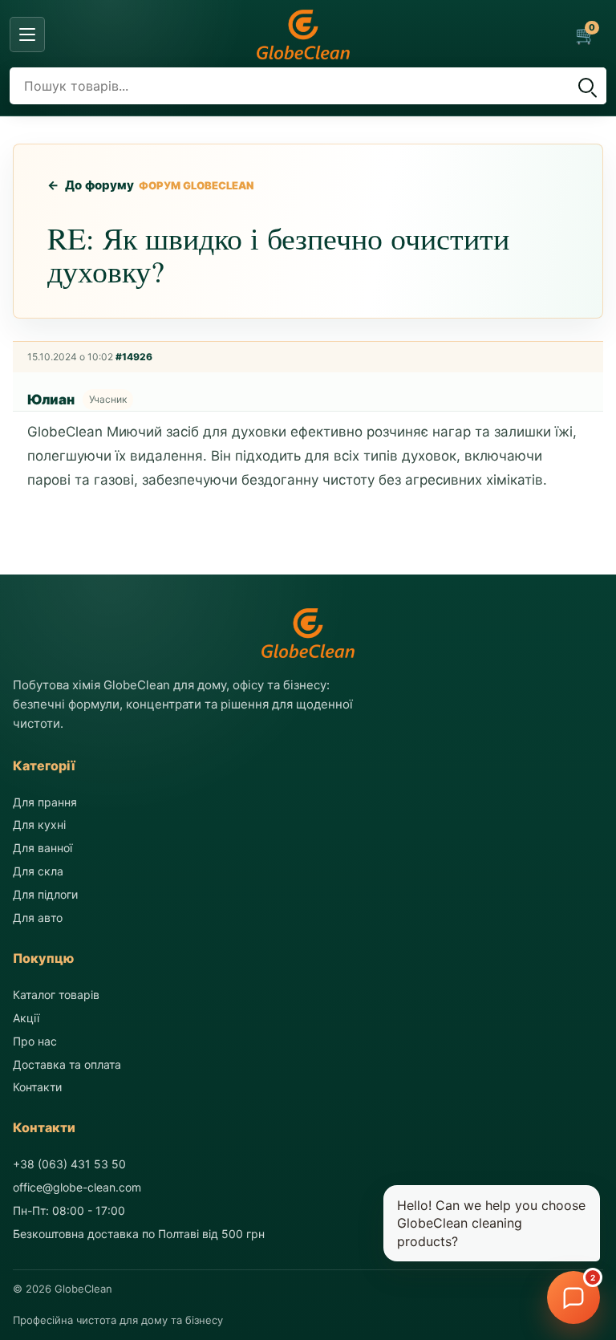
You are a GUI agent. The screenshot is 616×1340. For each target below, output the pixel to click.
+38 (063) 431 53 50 (69, 1164)
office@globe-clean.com (77, 1187)
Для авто (38, 917)
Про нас (35, 1041)
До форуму (91, 185)
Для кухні (39, 824)
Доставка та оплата (67, 1064)
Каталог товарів (56, 994)
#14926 (134, 357)
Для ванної (42, 848)
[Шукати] (585, 85)
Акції (26, 1018)
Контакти (37, 1087)
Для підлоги (45, 894)
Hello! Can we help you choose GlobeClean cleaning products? (491, 1223)
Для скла (38, 871)
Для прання (45, 802)
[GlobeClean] (303, 34)
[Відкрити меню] (27, 34)
